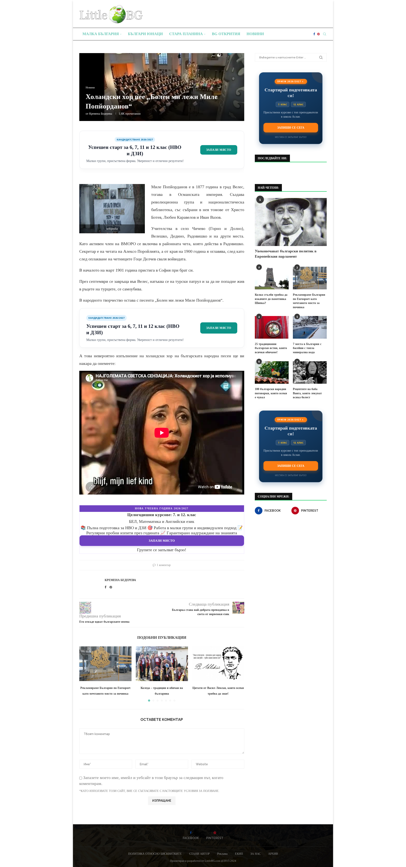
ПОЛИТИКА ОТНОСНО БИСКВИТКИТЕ (155, 853)
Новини (255, 34)
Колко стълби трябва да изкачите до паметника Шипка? (271, 299)
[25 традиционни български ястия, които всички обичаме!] (272, 327)
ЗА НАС (255, 853)
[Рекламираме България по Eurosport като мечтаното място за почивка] (105, 663)
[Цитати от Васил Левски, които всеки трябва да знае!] (218, 663)
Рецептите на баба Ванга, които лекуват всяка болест (307, 393)
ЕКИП (239, 853)
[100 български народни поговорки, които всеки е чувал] (272, 372)
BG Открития (226, 34)
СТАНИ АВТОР (199, 853)
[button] (85, 673)
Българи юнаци (145, 34)
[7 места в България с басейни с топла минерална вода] (310, 327)
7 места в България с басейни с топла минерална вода (307, 348)
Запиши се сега (290, 127)
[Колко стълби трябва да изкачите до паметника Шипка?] (272, 278)
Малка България (100, 34)
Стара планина (186, 34)
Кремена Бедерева (100, 113)
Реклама (222, 853)
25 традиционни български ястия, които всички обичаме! (271, 348)
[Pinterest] (318, 34)
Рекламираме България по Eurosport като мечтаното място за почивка (309, 301)
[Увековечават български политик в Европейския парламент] (291, 222)
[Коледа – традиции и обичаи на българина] (162, 663)
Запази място (218, 149)
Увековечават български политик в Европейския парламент (286, 253)
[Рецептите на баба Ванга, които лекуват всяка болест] (310, 372)
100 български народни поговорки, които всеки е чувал (271, 393)
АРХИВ (273, 853)
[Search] (324, 34)
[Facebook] (314, 34)
